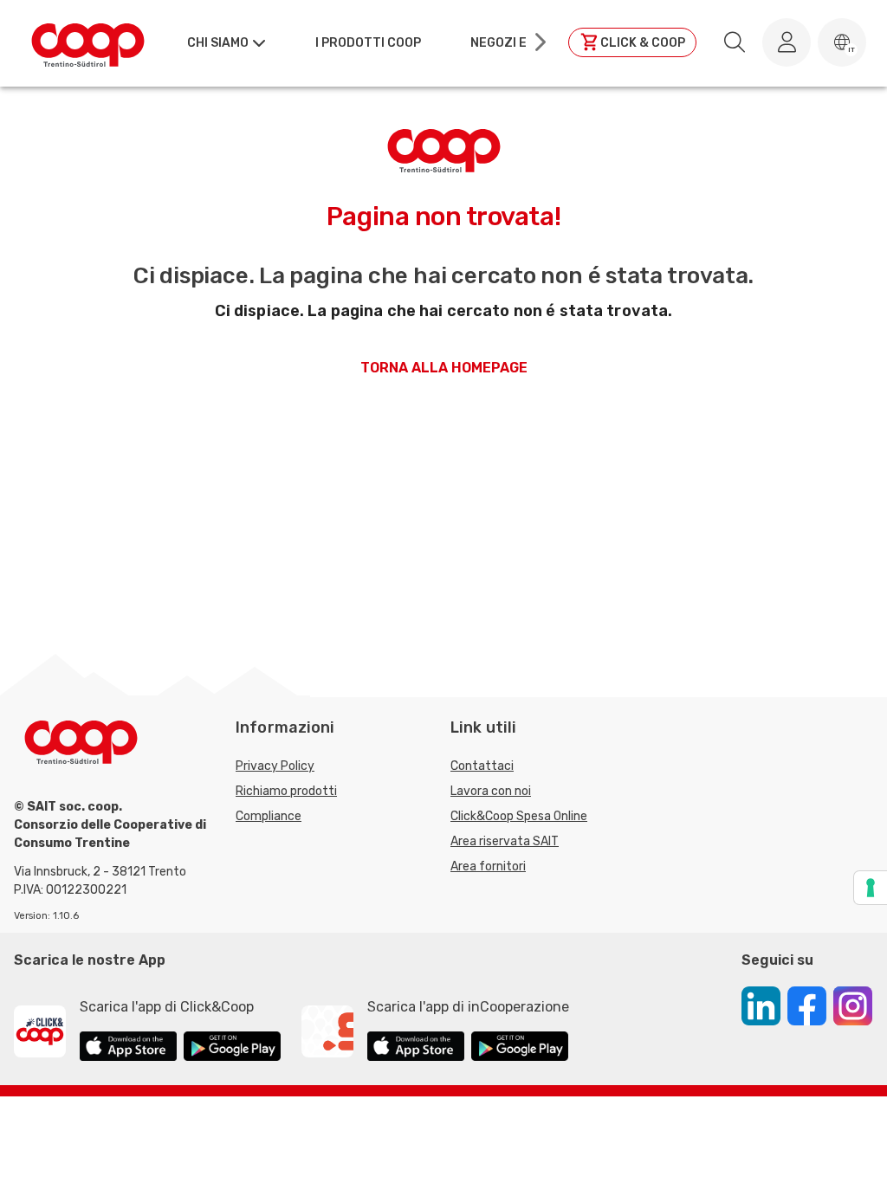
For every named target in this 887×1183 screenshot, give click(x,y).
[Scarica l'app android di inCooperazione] (520, 1048)
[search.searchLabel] (734, 42)
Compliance (268, 816)
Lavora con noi (490, 791)
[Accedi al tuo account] (786, 42)
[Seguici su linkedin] (760, 1008)
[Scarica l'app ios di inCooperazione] (416, 1048)
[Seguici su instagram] (852, 1008)
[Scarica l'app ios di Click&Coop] (128, 1048)
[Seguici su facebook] (806, 1008)
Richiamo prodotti (286, 791)
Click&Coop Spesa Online (518, 816)
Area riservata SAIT (504, 841)
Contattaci (482, 766)
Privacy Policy (275, 766)
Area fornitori (488, 866)
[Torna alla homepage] (88, 42)
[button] (842, 42)
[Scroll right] (539, 42)
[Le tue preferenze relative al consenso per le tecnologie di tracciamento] (870, 887)
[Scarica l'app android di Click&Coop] (232, 1048)
